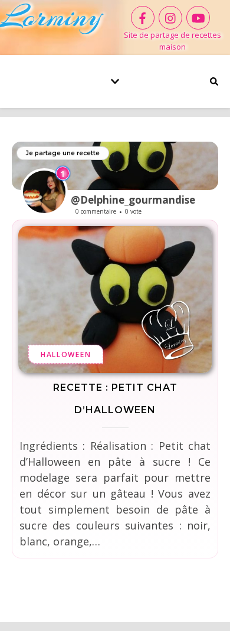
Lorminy (51, 16)
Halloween (66, 354)
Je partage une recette (63, 153)
